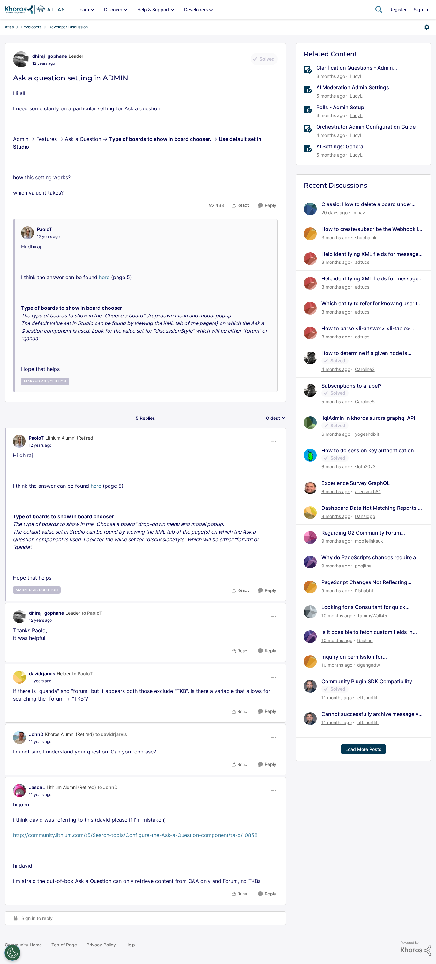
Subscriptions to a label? (351, 385)
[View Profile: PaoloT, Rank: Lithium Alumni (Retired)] (19, 441)
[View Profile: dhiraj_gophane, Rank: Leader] (21, 59)
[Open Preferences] (12, 953)
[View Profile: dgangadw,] (310, 661)
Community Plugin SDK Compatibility (366, 681)
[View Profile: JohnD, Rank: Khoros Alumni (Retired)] (19, 737)
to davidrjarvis (111, 734)
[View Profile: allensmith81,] (310, 487)
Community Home (23, 944)
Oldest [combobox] (276, 418)
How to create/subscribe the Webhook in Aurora (371, 229)
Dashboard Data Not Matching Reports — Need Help (372, 508)
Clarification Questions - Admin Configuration (354, 67)
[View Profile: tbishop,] (310, 636)
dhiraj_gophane (49, 56)
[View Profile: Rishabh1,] (310, 587)
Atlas (9, 27)
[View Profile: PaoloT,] (27, 232)
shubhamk (366, 237)
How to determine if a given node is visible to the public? (364, 353)
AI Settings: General (340, 146)
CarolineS (365, 369)
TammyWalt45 (372, 615)
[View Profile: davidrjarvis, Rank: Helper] (19, 677)
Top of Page (64, 944)
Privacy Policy (101, 944)
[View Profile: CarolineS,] (310, 358)
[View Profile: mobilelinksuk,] (310, 537)
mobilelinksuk (369, 541)
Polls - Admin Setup (340, 107)
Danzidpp (365, 516)
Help (130, 944)
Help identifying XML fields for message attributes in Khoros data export (369, 254)
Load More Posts (363, 749)
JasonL (37, 787)
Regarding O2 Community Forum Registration (361, 533)
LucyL (356, 76)
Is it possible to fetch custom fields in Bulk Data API (367, 632)
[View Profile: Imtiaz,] (310, 209)
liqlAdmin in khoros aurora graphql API (368, 418)
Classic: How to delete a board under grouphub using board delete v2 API (366, 204)
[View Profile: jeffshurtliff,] (310, 686)
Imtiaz (358, 212)
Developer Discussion (68, 27)
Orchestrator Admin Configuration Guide (366, 126)
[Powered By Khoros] (416, 948)
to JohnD (107, 787)
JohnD (36, 734)
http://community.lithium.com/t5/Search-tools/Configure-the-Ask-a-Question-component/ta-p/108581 (136, 835)
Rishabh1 (364, 590)
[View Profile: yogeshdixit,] (310, 422)
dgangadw (368, 665)
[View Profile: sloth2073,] (310, 455)
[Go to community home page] (34, 9)
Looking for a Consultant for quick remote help (363, 607)
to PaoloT (92, 613)
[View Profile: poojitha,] (310, 562)
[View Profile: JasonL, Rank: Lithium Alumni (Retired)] (19, 790)
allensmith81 (368, 491)
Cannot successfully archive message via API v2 (372, 714)
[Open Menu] (426, 27)
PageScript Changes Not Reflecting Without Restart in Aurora (364, 582)
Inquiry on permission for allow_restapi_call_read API (354, 657)
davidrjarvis (42, 673)
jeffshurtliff (368, 697)
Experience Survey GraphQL (355, 483)
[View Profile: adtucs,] (310, 258)
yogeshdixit (367, 434)
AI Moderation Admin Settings (352, 87)
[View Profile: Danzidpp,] (310, 512)
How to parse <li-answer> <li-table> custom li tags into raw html (365, 328)
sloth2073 (365, 466)
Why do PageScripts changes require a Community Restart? (368, 557)
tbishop (365, 640)
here (104, 277)
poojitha (363, 565)
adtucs (362, 262)
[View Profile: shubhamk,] (310, 233)
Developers (31, 27)
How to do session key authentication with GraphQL (367, 450)
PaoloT (44, 229)
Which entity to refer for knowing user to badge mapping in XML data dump (371, 303)
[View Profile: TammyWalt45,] (310, 611)
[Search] (379, 9)
